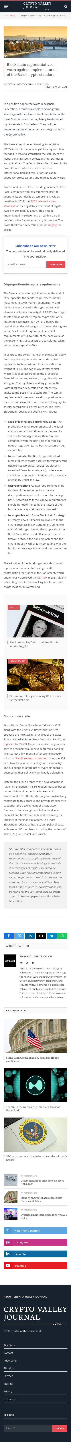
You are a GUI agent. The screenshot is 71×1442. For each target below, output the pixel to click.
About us (9, 1368)
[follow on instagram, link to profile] (35, 1242)
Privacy (8, 1391)
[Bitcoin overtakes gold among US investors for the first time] (35, 675)
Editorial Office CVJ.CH (19, 84)
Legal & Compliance (48, 15)
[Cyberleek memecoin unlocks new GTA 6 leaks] (10, 1214)
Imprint (8, 1383)
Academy (9, 1345)
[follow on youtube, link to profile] (35, 1265)
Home (24, 15)
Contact (8, 1353)
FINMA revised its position (31, 758)
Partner (8, 1376)
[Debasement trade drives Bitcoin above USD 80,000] (10, 1180)
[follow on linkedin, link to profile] (35, 1253)
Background (17, 661)
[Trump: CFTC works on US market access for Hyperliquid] (35, 1085)
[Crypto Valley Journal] (37, 6)
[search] (65, 6)
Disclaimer (10, 1399)
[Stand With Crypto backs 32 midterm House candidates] (35, 1036)
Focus (33, 15)
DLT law (42, 577)
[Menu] (6, 6)
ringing (52, 225)
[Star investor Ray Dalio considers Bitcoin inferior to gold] (35, 621)
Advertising (10, 1360)
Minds (13, 607)
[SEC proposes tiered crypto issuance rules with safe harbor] (35, 1134)
